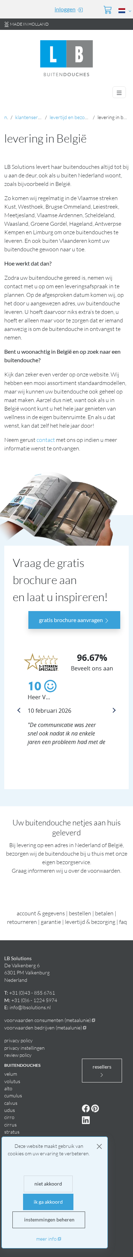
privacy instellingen (24, 1048)
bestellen (80, 913)
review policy (18, 1055)
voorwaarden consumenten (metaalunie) (47, 1020)
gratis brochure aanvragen (71, 619)
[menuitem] (64, 9)
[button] (124, 10)
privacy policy (18, 1040)
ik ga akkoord (48, 1202)
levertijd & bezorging (90, 921)
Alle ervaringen (36, 754)
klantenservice (30, 117)
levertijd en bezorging (73, 117)
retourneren (22, 921)
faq (123, 921)
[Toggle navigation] (119, 92)
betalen (104, 913)
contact (46, 439)
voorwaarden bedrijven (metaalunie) (43, 1028)
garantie (51, 921)
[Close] (99, 1146)
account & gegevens (41, 913)
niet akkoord (48, 1184)
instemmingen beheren (48, 1220)
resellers (102, 1067)
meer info (46, 1239)
